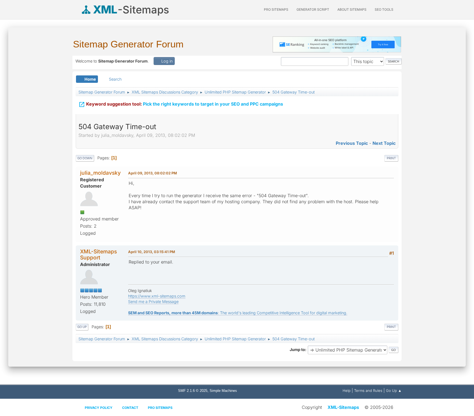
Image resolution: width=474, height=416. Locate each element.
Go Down (84, 158)
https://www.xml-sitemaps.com (156, 296)
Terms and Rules (368, 390)
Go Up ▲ (394, 390)
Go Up (82, 327)
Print (391, 158)
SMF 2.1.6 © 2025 (192, 391)
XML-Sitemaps (343, 407)
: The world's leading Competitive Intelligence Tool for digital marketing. (237, 312)
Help (347, 390)
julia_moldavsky (100, 172)
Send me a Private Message (153, 301)
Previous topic (352, 143)
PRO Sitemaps (276, 9)
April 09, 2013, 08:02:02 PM (152, 173)
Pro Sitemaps (160, 408)
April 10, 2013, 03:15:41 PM (151, 252)
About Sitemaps (351, 9)
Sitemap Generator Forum (128, 44)
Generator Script (313, 9)
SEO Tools (384, 9)
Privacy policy (98, 408)
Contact (130, 408)
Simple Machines (223, 391)
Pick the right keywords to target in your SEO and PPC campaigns (180, 104)
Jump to (297, 349)
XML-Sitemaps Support (98, 254)
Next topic (384, 143)
